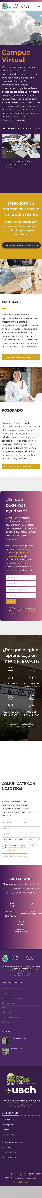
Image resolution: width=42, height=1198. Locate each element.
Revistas (5, 1022)
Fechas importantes (10, 989)
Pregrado (11, 139)
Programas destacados (17, 128)
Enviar (11, 602)
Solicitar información (14, 856)
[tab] (21, 357)
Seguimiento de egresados (13, 998)
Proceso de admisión (19, 1049)
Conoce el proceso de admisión (21, 245)
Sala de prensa (8, 1125)
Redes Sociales (8, 1147)
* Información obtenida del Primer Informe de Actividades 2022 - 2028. (22, 725)
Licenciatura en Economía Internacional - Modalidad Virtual (18, 149)
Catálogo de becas (18, 1038)
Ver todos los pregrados (19, 357)
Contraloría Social (9, 1152)
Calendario (6, 1012)
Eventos (5, 1130)
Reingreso (6, 993)
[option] (21, 154)
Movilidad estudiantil (10, 1135)
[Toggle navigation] (39, 6)
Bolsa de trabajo (8, 1003)
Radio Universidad (9, 1157)
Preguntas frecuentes (11, 1017)
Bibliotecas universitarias (12, 1142)
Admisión (6, 1008)
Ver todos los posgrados (19, 466)
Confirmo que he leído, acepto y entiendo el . (22, 847)
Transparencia (8, 1119)
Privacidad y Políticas (21, 1182)
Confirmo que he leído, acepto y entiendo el (22, 610)
